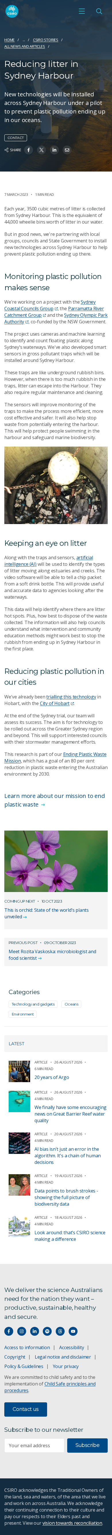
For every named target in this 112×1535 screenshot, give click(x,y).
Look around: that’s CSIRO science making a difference (69, 1235)
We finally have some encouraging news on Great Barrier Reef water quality (70, 1114)
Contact (15, 138)
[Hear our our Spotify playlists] (47, 1331)
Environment (23, 1014)
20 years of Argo (51, 1077)
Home (9, 39)
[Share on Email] (67, 150)
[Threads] (60, 1331)
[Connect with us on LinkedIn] (34, 1331)
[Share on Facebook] (28, 150)
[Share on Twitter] (41, 150)
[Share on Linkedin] (54, 150)
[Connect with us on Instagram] (21, 1331)
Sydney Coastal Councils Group (50, 305)
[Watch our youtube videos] (73, 1331)
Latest (16, 1043)
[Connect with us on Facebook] (8, 1331)
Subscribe (87, 1445)
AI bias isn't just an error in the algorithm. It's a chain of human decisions (67, 1155)
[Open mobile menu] (82, 11)
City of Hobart (54, 703)
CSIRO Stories (45, 39)
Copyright (14, 1357)
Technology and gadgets (33, 1004)
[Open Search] (99, 11)
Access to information (27, 1347)
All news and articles (24, 46)
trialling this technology (71, 697)
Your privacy (66, 1366)
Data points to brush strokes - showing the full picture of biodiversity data (66, 1197)
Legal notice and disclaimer (63, 1357)
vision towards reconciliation (73, 1523)
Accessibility (71, 1347)
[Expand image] (56, 485)
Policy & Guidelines (23, 1366)
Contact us (26, 1409)
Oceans (71, 1004)
